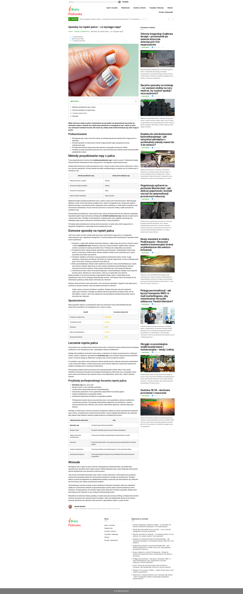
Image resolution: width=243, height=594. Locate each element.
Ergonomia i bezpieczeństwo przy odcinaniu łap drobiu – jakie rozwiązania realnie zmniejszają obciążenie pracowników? (153, 576)
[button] (136, 101)
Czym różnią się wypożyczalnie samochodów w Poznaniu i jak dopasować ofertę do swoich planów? (152, 566)
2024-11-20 (156, 395)
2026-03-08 (156, 352)
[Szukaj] (119, 2)
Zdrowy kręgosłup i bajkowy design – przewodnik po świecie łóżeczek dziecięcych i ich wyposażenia (110, 19)
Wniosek (75, 116)
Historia (170, 8)
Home (70, 31)
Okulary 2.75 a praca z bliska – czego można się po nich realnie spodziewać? (153, 571)
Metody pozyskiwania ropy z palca (83, 107)
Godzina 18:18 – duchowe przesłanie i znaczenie (155, 391)
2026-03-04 (156, 47)
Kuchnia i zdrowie (140, 8)
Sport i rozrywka (112, 8)
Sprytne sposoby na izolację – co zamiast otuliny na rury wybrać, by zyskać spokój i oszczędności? (156, 89)
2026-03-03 (156, 199)
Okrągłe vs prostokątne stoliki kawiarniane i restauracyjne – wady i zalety (157, 347)
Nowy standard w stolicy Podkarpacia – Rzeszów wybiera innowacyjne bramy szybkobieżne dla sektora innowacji (156, 244)
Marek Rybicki (145, 47)
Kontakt (125, 2)
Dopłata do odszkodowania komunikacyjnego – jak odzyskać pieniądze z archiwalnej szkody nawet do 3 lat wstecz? (157, 139)
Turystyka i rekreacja (156, 8)
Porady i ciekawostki (166, 12)
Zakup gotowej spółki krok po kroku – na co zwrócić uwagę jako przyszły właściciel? (152, 530)
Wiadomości (125, 8)
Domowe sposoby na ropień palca (83, 110)
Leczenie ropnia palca (79, 113)
